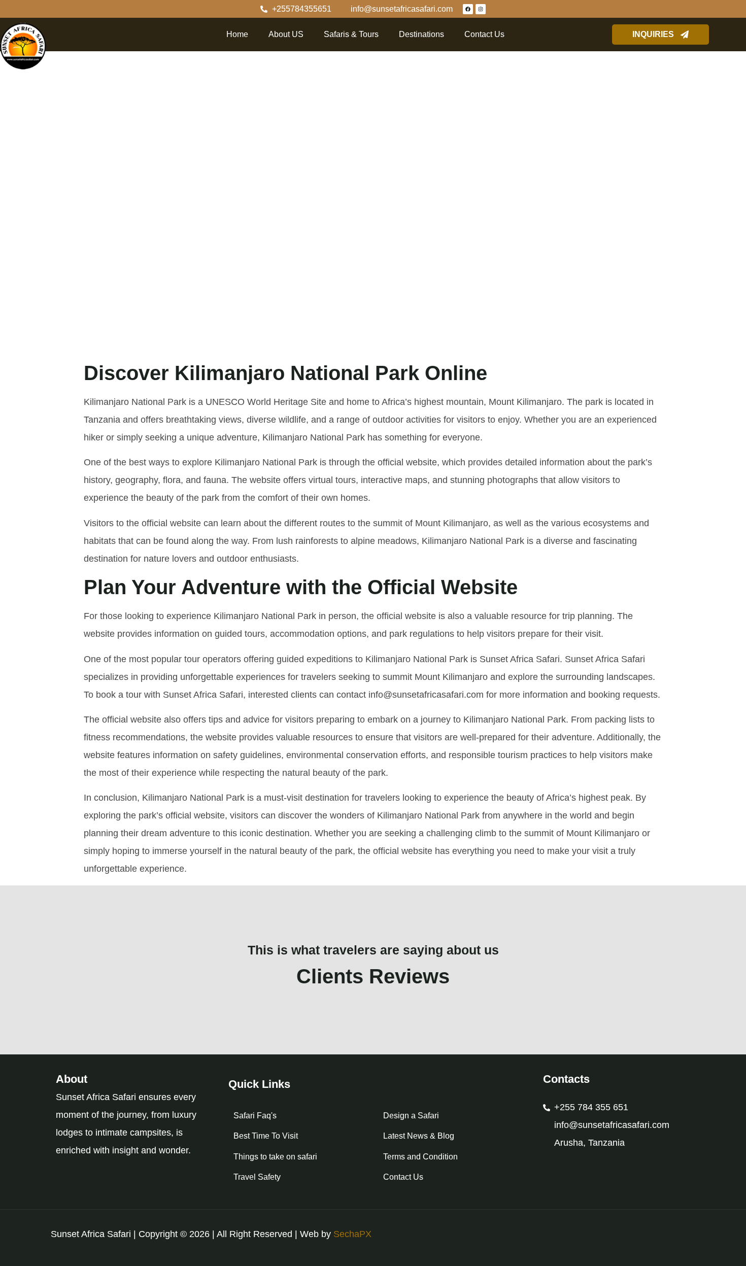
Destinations (421, 34)
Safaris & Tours (351, 34)
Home (237, 34)
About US (285, 34)
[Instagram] (481, 9)
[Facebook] (468, 9)
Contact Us (484, 34)
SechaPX (352, 1234)
